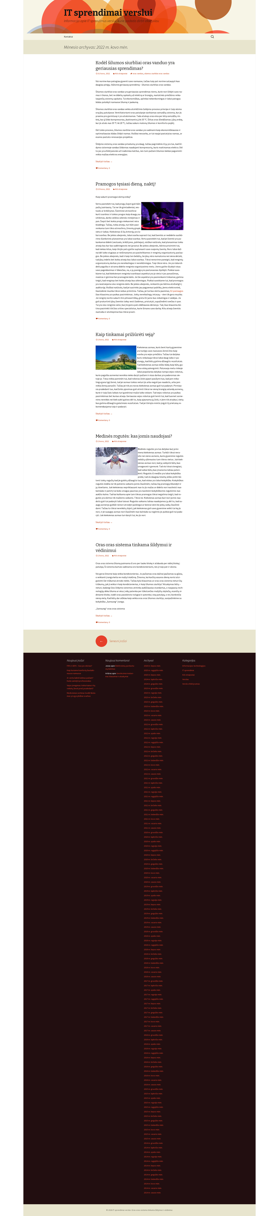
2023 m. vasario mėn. (153, 715)
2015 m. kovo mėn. (152, 1129)
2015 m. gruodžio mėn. (153, 1089)
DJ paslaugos (176, 290)
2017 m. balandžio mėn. (154, 1017)
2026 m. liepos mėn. (152, 666)
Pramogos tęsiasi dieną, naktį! (126, 184)
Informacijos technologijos (193, 666)
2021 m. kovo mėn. (152, 819)
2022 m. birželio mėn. (153, 751)
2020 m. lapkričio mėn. (153, 837)
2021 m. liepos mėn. (152, 801)
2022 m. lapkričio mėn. (153, 729)
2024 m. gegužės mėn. (153, 684)
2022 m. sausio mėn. (152, 774)
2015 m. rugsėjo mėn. (153, 1102)
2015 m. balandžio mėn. (154, 1125)
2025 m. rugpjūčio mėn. (153, 670)
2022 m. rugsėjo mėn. (153, 738)
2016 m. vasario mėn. (153, 1080)
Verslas (185, 679)
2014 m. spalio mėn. (152, 1152)
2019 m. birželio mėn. (153, 909)
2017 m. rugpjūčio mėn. (153, 999)
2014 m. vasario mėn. (153, 1188)
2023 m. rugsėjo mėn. (153, 693)
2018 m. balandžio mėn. (154, 963)
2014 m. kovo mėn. (152, 1183)
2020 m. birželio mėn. (153, 859)
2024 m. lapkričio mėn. (153, 679)
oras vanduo (138, 73)
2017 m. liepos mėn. (152, 1003)
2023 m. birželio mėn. (153, 697)
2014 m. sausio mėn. (152, 1192)
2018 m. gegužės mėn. (153, 958)
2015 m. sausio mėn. (152, 1138)
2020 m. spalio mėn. (152, 841)
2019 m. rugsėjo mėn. (153, 900)
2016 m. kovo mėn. (152, 1075)
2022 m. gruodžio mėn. (153, 724)
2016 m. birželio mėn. (153, 1062)
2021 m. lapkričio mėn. (153, 783)
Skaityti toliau (104, 161)
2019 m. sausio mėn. (152, 927)
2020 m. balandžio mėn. (154, 868)
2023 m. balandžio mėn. (154, 706)
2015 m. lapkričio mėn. (153, 1093)
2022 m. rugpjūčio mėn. (153, 742)
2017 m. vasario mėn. (153, 1026)
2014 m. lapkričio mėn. (153, 1147)
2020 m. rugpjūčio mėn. (153, 850)
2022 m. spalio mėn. (152, 733)
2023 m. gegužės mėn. (153, 702)
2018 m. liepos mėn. (152, 949)
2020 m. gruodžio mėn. (153, 832)
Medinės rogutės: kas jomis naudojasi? (134, 436)
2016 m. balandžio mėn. (154, 1071)
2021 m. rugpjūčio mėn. (153, 796)
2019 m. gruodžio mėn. (153, 886)
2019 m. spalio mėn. (152, 895)
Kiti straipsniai (121, 73)
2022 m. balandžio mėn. (154, 760)
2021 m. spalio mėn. (152, 787)
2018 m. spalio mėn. (152, 936)
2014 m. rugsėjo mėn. (153, 1156)
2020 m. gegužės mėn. (153, 864)
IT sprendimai (188, 670)
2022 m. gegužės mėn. (153, 756)
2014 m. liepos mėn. (152, 1165)
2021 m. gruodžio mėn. (153, 778)
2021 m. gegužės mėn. (153, 810)
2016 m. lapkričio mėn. (153, 1039)
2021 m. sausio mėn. (152, 828)
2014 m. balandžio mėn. (154, 1179)
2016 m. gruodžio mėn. (153, 1035)
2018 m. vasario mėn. (153, 972)
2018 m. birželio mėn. (153, 954)
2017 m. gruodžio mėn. (153, 981)
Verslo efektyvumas (191, 684)
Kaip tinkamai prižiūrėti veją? (125, 334)
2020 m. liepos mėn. (152, 855)
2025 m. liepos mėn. (152, 675)
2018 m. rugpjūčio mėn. (153, 945)
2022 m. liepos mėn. (152, 747)
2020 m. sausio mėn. (152, 882)
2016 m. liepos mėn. (152, 1057)
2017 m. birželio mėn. (153, 1008)
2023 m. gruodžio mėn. (153, 688)
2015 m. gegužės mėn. (153, 1120)
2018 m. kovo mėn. (152, 967)
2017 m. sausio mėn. (152, 1030)
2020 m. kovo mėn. (152, 873)
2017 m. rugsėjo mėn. (153, 994)
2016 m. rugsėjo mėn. (153, 1048)
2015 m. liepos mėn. (152, 1111)
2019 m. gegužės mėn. (153, 913)
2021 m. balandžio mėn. (154, 814)
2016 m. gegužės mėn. (153, 1066)
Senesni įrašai (113, 641)
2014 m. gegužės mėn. (153, 1174)
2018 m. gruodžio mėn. (153, 931)
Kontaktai (68, 36)
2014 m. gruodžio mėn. (153, 1143)
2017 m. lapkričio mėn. (153, 985)
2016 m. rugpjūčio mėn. (153, 1053)
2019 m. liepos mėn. (152, 904)
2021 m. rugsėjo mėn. (153, 792)
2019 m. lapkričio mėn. (153, 891)
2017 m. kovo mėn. (152, 1021)
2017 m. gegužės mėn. (153, 1012)
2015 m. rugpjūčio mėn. (153, 1107)
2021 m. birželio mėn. (153, 805)
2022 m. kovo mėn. (152, 765)
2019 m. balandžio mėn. (154, 918)
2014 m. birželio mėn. (153, 1170)
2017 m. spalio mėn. (152, 990)
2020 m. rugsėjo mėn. (153, 846)
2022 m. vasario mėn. (153, 769)
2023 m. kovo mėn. (152, 711)
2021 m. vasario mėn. (153, 823)
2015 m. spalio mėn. (152, 1098)
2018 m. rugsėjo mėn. (153, 940)
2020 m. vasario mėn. (153, 877)
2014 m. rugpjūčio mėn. (153, 1161)
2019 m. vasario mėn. (153, 922)
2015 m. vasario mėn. (153, 1134)
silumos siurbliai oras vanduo (156, 73)
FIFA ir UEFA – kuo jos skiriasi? (79, 666)
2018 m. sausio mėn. (152, 976)
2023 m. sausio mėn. (152, 720)
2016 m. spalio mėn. (152, 1044)
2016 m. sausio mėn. (152, 1084)
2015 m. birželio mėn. (153, 1116)
